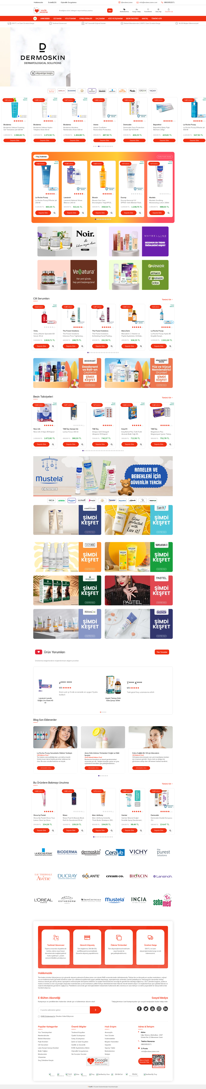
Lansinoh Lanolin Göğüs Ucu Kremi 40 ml (45, 700)
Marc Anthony (97, 815)
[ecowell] (103, 476)
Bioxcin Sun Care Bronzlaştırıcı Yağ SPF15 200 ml (101, 201)
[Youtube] (152, 1008)
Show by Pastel (39, 815)
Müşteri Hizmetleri (111, 1042)
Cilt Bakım (57, 18)
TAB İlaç (95, 429)
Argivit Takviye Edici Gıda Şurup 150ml (113, 699)
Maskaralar (42, 1054)
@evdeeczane (126, 2)
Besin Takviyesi (132, 18)
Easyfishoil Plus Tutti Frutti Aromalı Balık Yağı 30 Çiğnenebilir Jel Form (131, 433)
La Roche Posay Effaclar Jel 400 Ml (192, 128)
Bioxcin (95, 197)
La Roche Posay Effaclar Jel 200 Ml (46, 201)
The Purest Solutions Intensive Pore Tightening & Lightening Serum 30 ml (73, 335)
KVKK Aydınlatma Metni (80, 1048)
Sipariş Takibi (110, 1048)
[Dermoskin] (103, 56)
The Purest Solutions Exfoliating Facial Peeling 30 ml (102, 335)
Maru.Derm (125, 331)
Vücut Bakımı (70, 18)
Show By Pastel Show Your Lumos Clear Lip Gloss (44, 819)
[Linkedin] (165, 1008)
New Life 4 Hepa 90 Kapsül (43, 432)
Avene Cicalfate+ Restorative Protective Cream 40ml (100, 128)
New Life (36, 429)
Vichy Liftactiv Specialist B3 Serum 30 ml (44, 335)
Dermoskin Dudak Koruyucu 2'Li (161, 819)
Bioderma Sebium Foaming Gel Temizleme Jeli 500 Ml (12, 128)
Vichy (35, 331)
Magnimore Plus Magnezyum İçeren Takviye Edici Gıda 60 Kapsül (161, 433)
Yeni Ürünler (109, 1035)
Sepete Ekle (13, 140)
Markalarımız (110, 1051)
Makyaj (145, 18)
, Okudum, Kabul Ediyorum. (57, 1016)
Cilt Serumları (43, 1045)
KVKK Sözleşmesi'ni (48, 1016)
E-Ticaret (95, 1087)
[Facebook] (139, 1008)
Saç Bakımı (100, 18)
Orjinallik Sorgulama (68, 2)
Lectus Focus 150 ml (70, 432)
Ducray (123, 197)
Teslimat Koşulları (78, 1032)
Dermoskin (126, 125)
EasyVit (124, 429)
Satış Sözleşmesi (78, 1039)
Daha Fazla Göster (164, 157)
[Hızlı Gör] (54, 213)
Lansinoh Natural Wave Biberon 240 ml (73, 201)
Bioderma (6, 125)
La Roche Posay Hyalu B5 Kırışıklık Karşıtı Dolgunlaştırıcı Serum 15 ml (161, 335)
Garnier (124, 815)
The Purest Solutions (71, 331)
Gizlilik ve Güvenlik (78, 1045)
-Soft (90, 1087)
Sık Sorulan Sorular (78, 1054)
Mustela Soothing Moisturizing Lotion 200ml (159, 201)
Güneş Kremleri (85, 18)
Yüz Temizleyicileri (45, 1032)
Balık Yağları (43, 1051)
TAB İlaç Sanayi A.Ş (70, 429)
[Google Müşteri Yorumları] (97, 1065)
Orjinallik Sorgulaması (79, 1051)
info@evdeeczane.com (148, 2)
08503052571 (169, 2)
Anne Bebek (45, 18)
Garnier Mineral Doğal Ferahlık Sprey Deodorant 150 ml (131, 819)
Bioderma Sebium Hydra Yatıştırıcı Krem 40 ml (41, 128)
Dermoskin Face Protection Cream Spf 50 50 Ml (132, 128)
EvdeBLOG (52, 2)
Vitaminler (42, 1057)
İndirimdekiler (110, 1039)
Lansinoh (67, 197)
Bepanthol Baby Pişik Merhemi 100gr (160, 128)
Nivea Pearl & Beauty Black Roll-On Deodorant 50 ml (73, 819)
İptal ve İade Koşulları (79, 1042)
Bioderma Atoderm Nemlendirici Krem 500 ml (71, 128)
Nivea (65, 815)
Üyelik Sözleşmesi (78, 1035)
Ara (109, 10)
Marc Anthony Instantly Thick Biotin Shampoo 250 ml (102, 819)
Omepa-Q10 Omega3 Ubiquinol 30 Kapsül (100, 433)
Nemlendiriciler (43, 1035)
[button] (93, 146)
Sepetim (108, 1045)
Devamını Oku (46, 768)
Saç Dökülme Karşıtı (45, 1060)
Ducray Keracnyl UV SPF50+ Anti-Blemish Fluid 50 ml (131, 201)
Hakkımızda (38, 2)
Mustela (152, 197)
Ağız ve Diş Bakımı (115, 18)
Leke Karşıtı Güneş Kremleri (48, 1048)
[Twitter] (146, 1008)
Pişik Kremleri (43, 1042)
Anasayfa (108, 1032)
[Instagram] (159, 1008)
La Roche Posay (188, 125)
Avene (94, 125)
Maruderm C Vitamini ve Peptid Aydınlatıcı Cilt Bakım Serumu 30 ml (132, 335)
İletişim (107, 1054)
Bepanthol (156, 125)
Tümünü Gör (157, 18)
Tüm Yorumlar (162, 652)
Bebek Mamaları (44, 1039)
